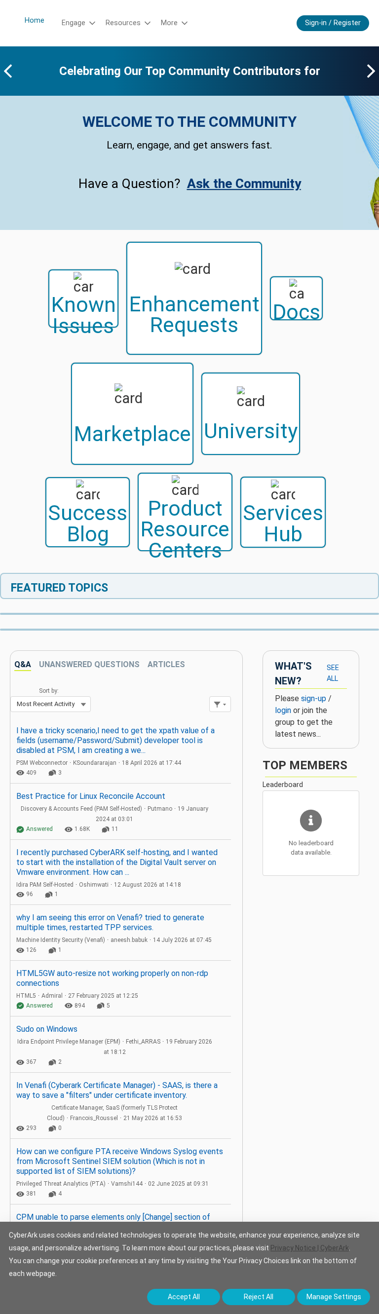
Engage (73, 23)
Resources (123, 23)
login (283, 710)
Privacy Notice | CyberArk (309, 1248)
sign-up (313, 698)
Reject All (258, 1297)
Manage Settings (333, 1297)
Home (34, 20)
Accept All (184, 1297)
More (169, 23)
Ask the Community (244, 183)
